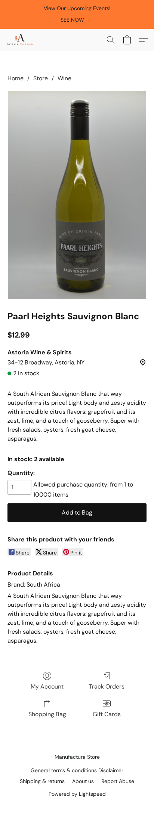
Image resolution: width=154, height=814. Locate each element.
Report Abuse (117, 781)
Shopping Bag (47, 714)
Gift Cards (107, 714)
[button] (21, 40)
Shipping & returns (42, 781)
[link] (77, 19)
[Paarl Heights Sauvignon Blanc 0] (77, 195)
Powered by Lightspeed (77, 793)
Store (40, 78)
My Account (47, 686)
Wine (64, 78)
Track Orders (106, 686)
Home (15, 78)
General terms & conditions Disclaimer (77, 770)
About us (83, 781)
